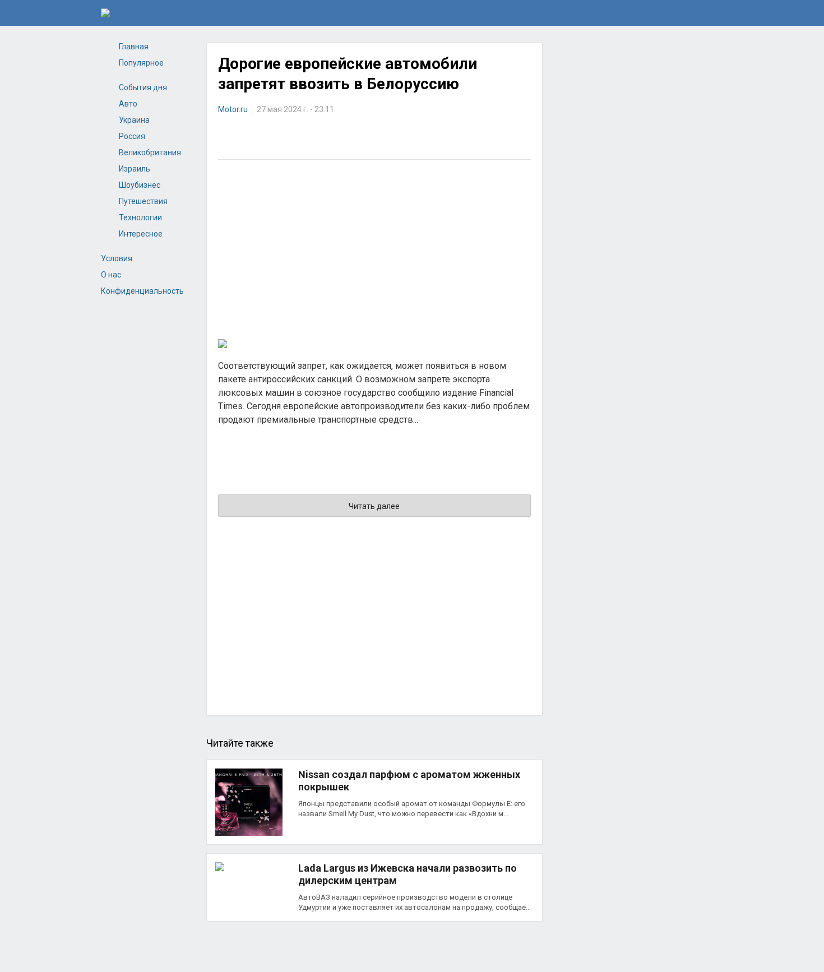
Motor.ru (233, 109)
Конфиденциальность (142, 291)
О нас (111, 275)
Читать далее (374, 506)
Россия (132, 136)
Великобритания (150, 152)
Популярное (141, 63)
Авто (128, 104)
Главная (134, 46)
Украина (134, 120)
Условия (116, 258)
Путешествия (143, 201)
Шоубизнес (139, 185)
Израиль (134, 169)
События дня (143, 87)
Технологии (140, 217)
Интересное (141, 234)
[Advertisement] (374, 249)
